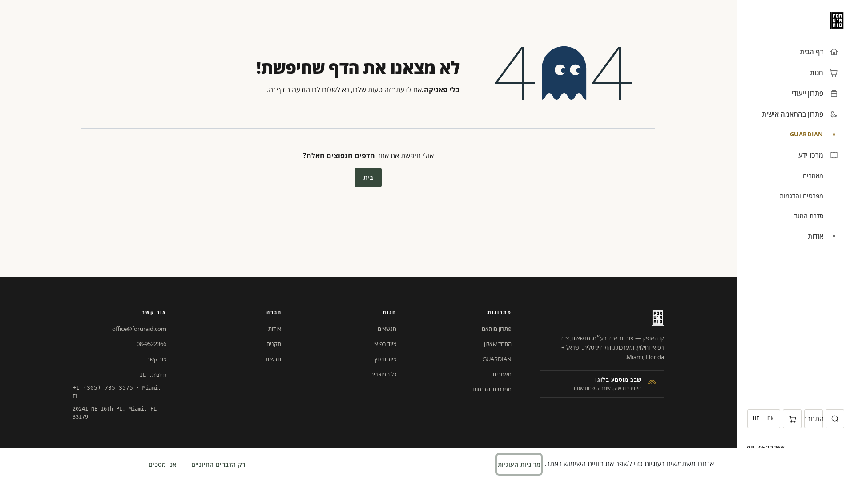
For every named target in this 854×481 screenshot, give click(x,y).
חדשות (273, 359)
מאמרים (502, 374)
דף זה (277, 89)
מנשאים (387, 329)
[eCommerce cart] (792, 419)
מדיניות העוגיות (519, 464)
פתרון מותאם (497, 329)
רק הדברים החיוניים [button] (218, 464)
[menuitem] (770, 419)
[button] (835, 419)
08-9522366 (151, 344)
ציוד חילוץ (385, 359)
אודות (274, 329)
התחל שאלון (498, 344)
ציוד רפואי (384, 344)
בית (368, 177)
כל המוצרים (383, 374)
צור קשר (156, 359)
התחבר (813, 419)
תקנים (273, 344)
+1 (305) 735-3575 (103, 387)
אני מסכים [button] (163, 464)
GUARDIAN (497, 359)
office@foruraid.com (139, 329)
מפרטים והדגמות (492, 389)
